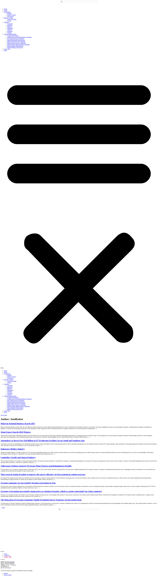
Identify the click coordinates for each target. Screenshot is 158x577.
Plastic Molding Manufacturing (15, 46)
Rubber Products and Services (15, 47)
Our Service (10, 16)
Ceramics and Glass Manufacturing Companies (19, 37)
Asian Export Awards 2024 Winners (16, 432)
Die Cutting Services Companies (15, 38)
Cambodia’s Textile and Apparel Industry (18, 457)
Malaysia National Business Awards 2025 (18, 423)
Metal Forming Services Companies (16, 43)
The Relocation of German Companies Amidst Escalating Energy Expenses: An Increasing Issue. (41, 500)
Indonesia (9, 25)
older (3, 507)
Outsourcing (7, 12)
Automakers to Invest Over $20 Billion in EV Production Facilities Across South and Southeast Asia (43, 440)
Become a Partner (8, 18)
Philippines (10, 28)
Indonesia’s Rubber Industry (13, 449)
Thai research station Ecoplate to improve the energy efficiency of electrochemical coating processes (43, 474)
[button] (79, 211)
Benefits (9, 13)
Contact (9, 21)
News (5, 50)
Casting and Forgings (12, 35)
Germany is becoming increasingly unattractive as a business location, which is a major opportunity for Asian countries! (51, 491)
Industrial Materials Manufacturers (16, 40)
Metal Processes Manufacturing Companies (18, 44)
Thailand (9, 29)
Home (5, 9)
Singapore (10, 31)
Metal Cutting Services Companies (16, 41)
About (5, 10)
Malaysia (9, 26)
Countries (6, 22)
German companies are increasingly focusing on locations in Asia (28, 483)
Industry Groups (11, 15)
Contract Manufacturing (10, 34)
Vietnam (9, 32)
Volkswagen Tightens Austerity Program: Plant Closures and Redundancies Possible (36, 466)
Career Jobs (7, 49)
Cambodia (10, 23)
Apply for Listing (11, 19)
